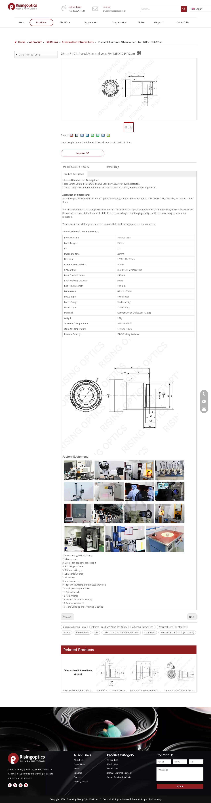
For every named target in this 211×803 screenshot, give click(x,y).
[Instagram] (26, 785)
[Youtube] (21, 785)
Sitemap (136, 799)
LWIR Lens (149, 632)
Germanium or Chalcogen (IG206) (177, 632)
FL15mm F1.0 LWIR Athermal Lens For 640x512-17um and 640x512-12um (111, 690)
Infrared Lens (82, 632)
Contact (78, 777)
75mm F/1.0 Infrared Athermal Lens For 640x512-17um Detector (179, 690)
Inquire (80, 153)
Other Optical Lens (29, 54)
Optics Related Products (119, 777)
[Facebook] (10, 785)
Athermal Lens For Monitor (172, 626)
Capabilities (79, 764)
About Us (78, 759)
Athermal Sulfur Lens (142, 626)
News (77, 768)
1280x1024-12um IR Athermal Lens (121, 632)
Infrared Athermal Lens (74, 626)
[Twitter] (15, 785)
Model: (66, 166)
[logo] (27, 758)
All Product (112, 759)
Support (78, 772)
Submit (180, 786)
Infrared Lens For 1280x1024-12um (109, 626)
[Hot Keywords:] (184, 9)
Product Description (74, 173)
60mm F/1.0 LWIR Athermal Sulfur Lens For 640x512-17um (145, 690)
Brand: (109, 166)
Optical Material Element (119, 772)
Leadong (156, 799)
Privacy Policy (81, 781)
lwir (96, 632)
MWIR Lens (112, 768)
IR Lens (66, 632)
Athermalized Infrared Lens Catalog (77, 690)
